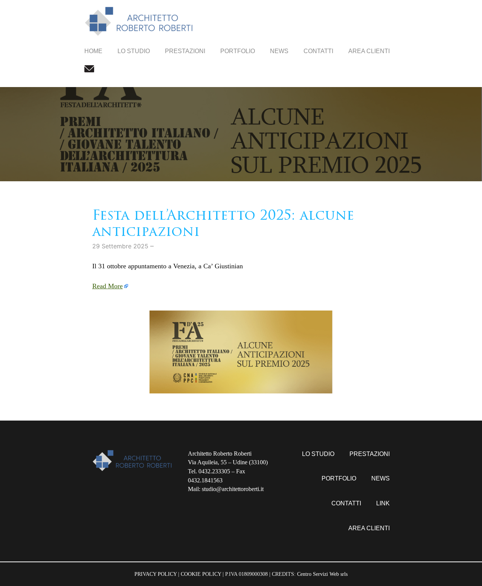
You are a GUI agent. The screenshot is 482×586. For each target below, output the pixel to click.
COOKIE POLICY (201, 574)
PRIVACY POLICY (155, 574)
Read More (107, 286)
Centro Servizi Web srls (322, 574)
